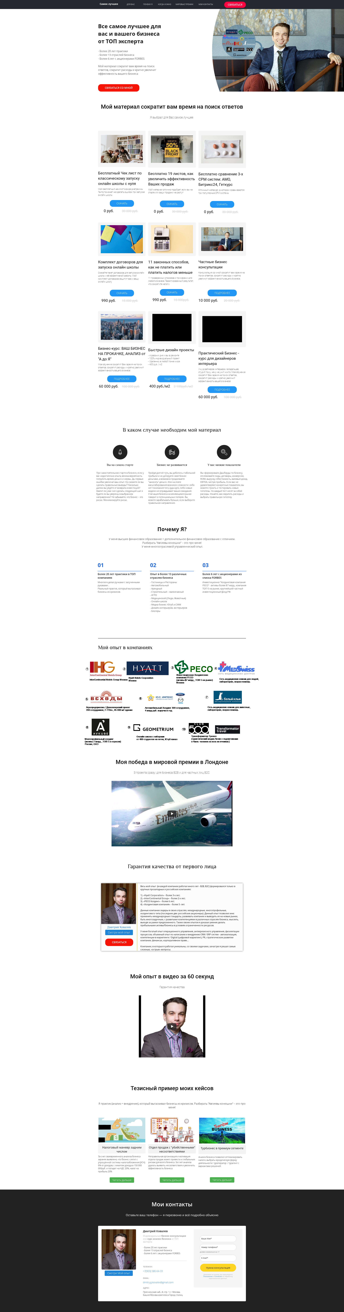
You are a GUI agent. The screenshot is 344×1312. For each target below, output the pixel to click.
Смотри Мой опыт (118, 1273)
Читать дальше (121, 1180)
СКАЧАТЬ (122, 203)
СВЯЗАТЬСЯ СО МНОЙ (119, 88)
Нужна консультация (218, 1267)
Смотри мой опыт (119, 932)
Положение (208, 1276)
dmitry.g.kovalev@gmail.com (158, 1282)
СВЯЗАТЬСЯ (235, 4)
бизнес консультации (173, 1235)
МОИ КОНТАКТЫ (206, 4)
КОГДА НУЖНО (164, 4)
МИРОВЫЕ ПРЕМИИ (184, 4)
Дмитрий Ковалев (119, 927)
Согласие (218, 1276)
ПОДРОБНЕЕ (222, 293)
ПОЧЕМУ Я (148, 4)
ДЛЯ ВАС (131, 4)
